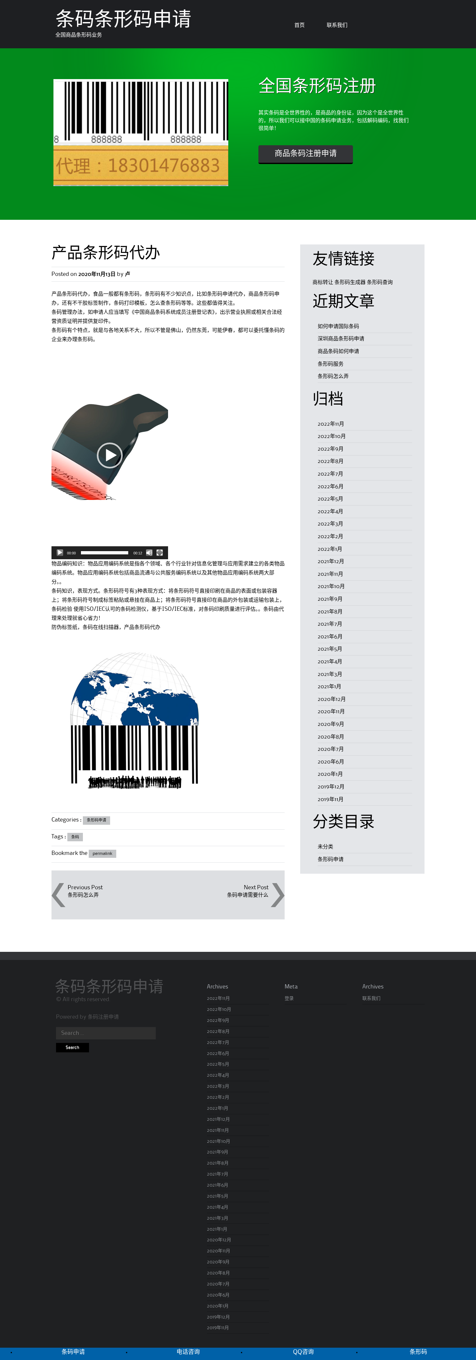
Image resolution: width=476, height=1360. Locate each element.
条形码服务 (331, 364)
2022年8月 (331, 461)
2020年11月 (331, 711)
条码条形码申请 (123, 21)
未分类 (325, 846)
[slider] (104, 552)
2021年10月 (331, 586)
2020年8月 (331, 736)
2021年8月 (330, 611)
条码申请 (73, 1352)
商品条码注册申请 (306, 154)
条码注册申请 (103, 1017)
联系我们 (337, 25)
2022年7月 (330, 474)
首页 (299, 25)
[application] (109, 455)
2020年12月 (332, 699)
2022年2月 (330, 536)
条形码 (418, 1352)
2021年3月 (330, 674)
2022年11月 (331, 424)
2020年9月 (331, 724)
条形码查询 (380, 282)
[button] (110, 455)
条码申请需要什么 (247, 895)
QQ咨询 (303, 1352)
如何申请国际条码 (338, 326)
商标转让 (322, 282)
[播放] (60, 553)
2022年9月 (331, 449)
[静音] (149, 553)
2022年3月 (330, 523)
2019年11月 (331, 799)
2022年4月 (330, 511)
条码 (75, 837)
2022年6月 (331, 486)
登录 (289, 998)
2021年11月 (330, 574)
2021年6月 (330, 636)
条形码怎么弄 (83, 895)
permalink (102, 854)
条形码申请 (96, 820)
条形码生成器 (350, 282)
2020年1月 (330, 774)
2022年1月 (330, 549)
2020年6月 (331, 761)
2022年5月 (330, 499)
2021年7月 (330, 624)
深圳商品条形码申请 (341, 338)
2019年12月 (331, 786)
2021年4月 (330, 661)
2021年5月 (330, 649)
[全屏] (159, 553)
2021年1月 (329, 686)
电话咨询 (188, 1352)
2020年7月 (331, 749)
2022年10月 (332, 436)
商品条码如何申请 (338, 351)
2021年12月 (331, 561)
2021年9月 (330, 599)
